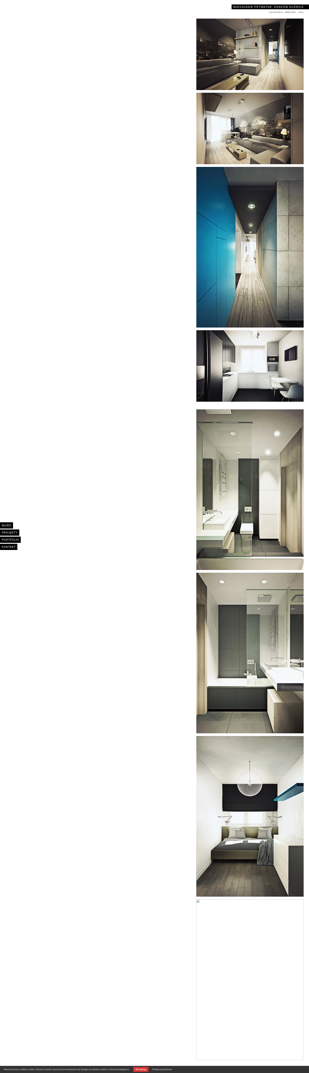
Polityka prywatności (162, 1069)
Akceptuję (140, 1069)
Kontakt (9, 546)
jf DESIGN (31, 9)
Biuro (6, 525)
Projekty (10, 532)
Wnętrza (290, 12)
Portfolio (10, 539)
